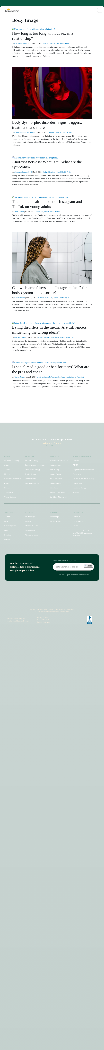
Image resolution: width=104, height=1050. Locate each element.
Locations (7, 535)
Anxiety (76, 461)
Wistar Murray (19, 298)
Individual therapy (31, 461)
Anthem (7, 470)
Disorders (51, 132)
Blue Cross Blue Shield (12, 479)
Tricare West (8, 492)
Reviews (7, 539)
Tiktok (42, 602)
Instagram (38, 602)
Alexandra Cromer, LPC (23, 43)
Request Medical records (45, 620)
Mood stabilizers (56, 479)
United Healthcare (10, 497)
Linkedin (59, 602)
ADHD (75, 465)
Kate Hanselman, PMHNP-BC (25, 132)
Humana (7, 488)
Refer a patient (55, 521)
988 (81, 533)
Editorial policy (10, 526)
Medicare (7, 474)
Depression (77, 474)
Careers (75, 526)
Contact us (76, 517)
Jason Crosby (19, 212)
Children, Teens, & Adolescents (48, 377)
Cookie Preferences (43, 622)
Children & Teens (31, 526)
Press (6, 530)
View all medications (57, 492)
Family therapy (30, 474)
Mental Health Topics (51, 43)
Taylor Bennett (19, 377)
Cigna (6, 483)
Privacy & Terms (42, 617)
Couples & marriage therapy (35, 465)
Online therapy (30, 479)
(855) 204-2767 (78, 521)
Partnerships (54, 517)
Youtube (53, 602)
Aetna (6, 465)
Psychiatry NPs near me (58, 497)
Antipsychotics (55, 474)
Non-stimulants (55, 483)
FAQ (6, 521)
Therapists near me (32, 483)
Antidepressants (55, 465)
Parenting (80, 377)
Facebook (47, 602)
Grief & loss (77, 483)
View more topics (31, 535)
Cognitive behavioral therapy (83, 470)
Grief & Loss (30, 530)
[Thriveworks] (10, 10)
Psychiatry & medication (59, 461)
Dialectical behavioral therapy (83, 479)
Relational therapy (79, 488)
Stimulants (54, 488)
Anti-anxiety (54, 470)
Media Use (39, 212)
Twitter (64, 602)
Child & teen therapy (32, 470)
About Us (7, 517)
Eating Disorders (49, 172)
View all (76, 492)
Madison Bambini (20, 337)
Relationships (64, 43)
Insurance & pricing (11, 461)
